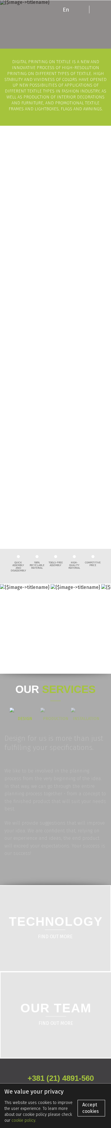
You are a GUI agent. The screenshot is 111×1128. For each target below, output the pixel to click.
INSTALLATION (86, 718)
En (66, 9)
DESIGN (25, 718)
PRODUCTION (55, 718)
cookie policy (23, 1120)
